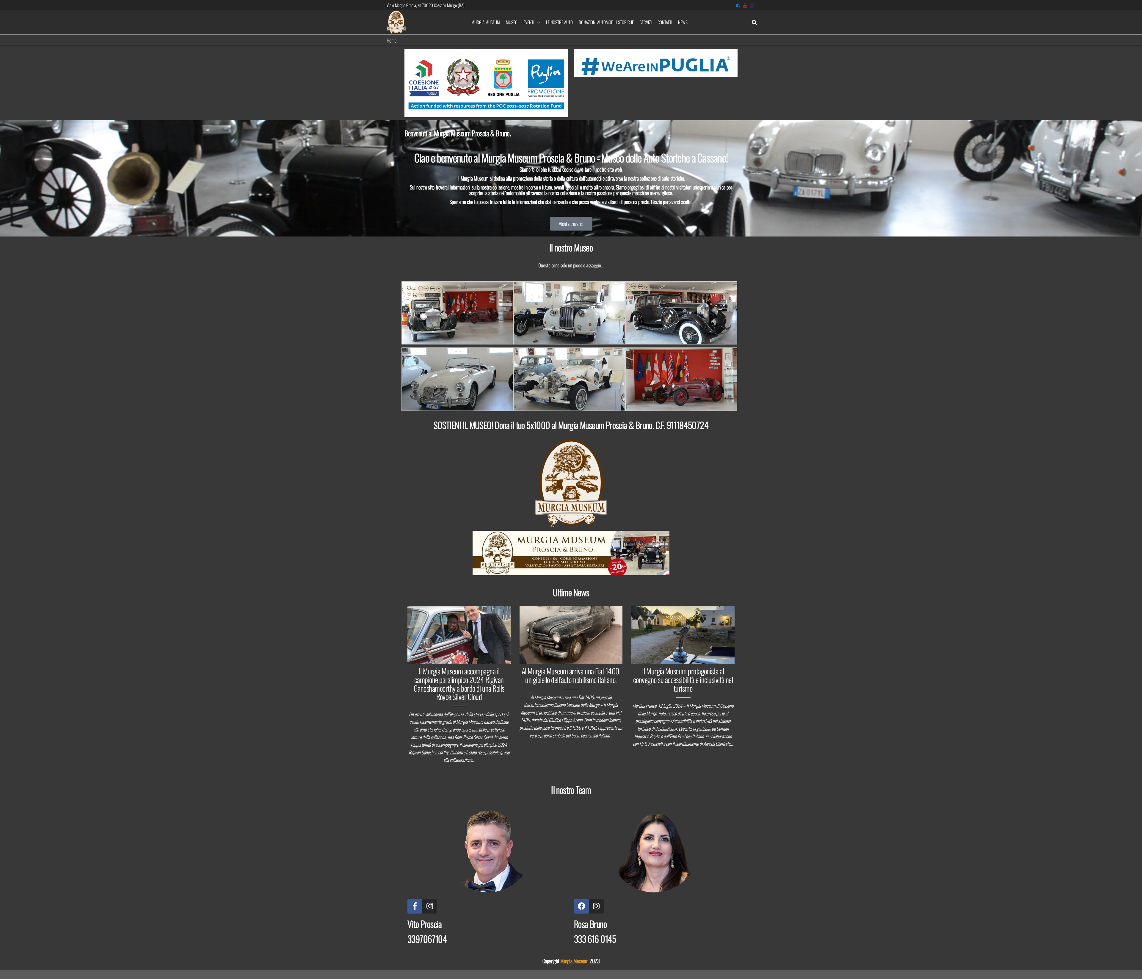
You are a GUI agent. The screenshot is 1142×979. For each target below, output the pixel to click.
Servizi (646, 22)
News (683, 22)
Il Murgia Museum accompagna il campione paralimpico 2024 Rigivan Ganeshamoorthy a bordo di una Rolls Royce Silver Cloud (459, 683)
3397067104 (427, 938)
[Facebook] (581, 906)
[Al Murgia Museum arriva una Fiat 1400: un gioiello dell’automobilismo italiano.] (571, 634)
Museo (511, 22)
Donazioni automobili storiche (606, 22)
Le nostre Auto (559, 22)
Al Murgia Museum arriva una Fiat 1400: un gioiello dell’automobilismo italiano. (571, 675)
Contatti (665, 22)
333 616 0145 (595, 938)
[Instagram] (429, 906)
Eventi (528, 22)
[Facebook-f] (414, 906)
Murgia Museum (485, 22)
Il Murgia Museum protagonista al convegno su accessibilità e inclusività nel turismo (683, 679)
